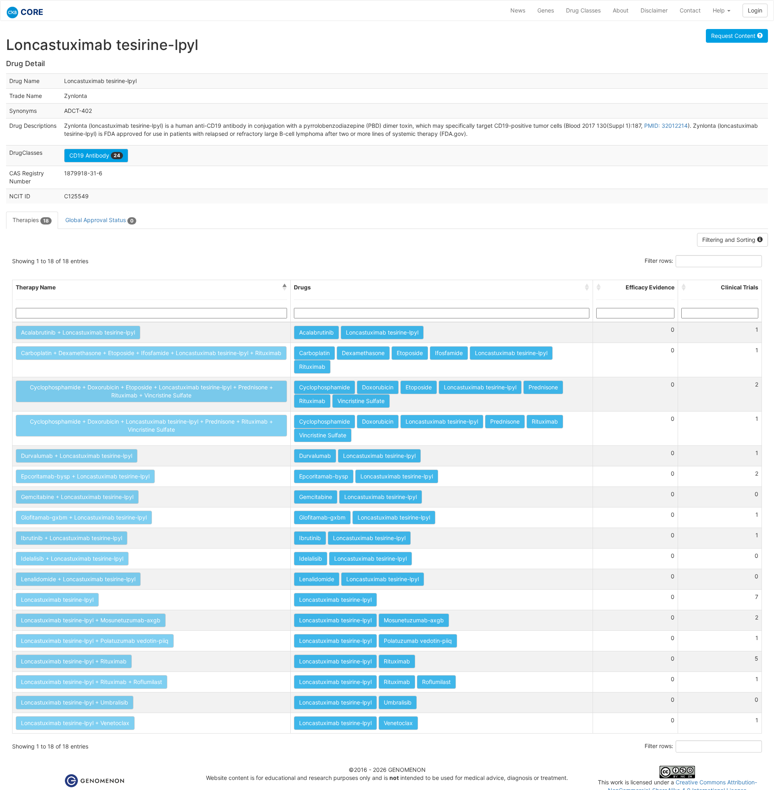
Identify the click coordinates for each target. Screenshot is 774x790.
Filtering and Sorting (729, 239)
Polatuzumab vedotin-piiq (418, 640)
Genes (545, 10)
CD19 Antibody (94, 155)
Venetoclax (398, 722)
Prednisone (543, 387)
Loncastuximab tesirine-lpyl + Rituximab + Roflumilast (91, 681)
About (620, 10)
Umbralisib (398, 702)
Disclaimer (654, 10)
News (517, 10)
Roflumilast (436, 681)
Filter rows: (659, 260)
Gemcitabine (315, 496)
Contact (690, 10)
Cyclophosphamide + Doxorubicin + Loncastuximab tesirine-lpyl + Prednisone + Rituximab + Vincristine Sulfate (151, 425)
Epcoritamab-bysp (323, 476)
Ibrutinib (310, 537)
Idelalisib (310, 558)
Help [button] (719, 10)
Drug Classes (583, 10)
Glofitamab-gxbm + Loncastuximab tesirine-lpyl (84, 517)
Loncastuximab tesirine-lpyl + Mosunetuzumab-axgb (90, 620)
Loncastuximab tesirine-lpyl (382, 332)
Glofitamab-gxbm (322, 517)
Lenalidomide (316, 579)
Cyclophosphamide (324, 387)
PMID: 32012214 (666, 125)
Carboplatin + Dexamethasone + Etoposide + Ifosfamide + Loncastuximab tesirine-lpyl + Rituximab (151, 352)
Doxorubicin (377, 387)
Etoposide (410, 352)
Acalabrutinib (316, 332)
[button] (284, 287)
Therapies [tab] (30, 219)
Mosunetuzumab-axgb (414, 620)
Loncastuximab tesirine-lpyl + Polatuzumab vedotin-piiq (95, 640)
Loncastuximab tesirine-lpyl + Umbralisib (74, 702)
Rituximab (312, 366)
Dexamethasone (363, 352)
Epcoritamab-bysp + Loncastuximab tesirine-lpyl (85, 476)
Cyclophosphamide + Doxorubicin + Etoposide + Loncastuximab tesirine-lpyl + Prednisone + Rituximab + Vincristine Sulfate (151, 391)
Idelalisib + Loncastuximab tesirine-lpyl (72, 558)
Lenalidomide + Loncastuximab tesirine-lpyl (78, 579)
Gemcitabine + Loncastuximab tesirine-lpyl (77, 496)
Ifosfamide (449, 352)
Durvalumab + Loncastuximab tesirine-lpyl (76, 455)
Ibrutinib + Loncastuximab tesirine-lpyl (71, 537)
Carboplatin (314, 352)
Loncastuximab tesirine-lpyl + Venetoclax (75, 722)
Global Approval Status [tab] (99, 219)
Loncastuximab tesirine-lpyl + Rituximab (74, 661)
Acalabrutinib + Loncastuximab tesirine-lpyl (78, 332)
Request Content (734, 35)
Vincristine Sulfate (361, 400)
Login (755, 10)
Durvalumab (315, 455)
